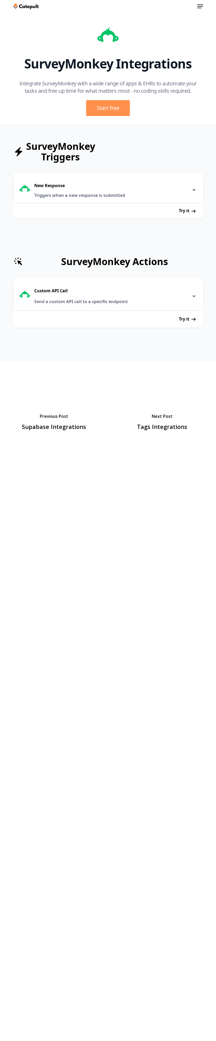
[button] (200, 6)
